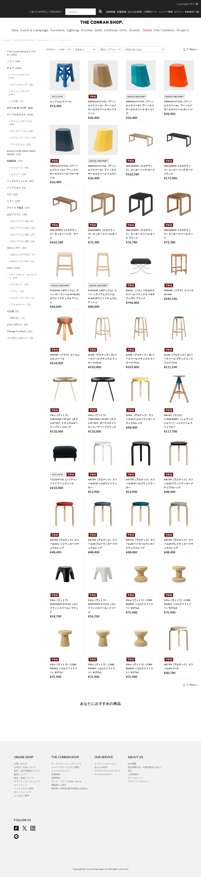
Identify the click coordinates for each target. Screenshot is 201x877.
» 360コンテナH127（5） (22, 254)
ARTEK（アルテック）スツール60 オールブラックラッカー (140, 483)
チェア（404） (15, 68)
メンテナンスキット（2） (20, 337)
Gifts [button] (123, 30)
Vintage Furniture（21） (20, 331)
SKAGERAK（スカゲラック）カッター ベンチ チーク (64, 233)
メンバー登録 (166, 12)
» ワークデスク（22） (20, 144)
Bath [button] (98, 30)
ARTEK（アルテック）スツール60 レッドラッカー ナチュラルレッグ (64, 543)
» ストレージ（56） (19, 167)
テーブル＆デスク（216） (21, 114)
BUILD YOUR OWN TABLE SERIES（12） (21, 153)
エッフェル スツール (60, 101)
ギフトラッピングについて (27, 781)
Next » (193, 49)
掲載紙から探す (58, 785)
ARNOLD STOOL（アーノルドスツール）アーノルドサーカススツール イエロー (102, 169)
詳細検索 (110, 12)
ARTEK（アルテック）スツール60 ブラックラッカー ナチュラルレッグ (178, 483)
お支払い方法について (25, 767)
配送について (20, 774)
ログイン (179, 11)
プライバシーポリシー (138, 781)
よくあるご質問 (21, 795)
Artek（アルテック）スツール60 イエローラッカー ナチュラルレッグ (140, 419)
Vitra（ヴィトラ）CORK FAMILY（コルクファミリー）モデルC (63, 668)
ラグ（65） (13, 194)
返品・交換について (23, 777)
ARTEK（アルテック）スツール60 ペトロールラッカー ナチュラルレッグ (140, 543)
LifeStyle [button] (111, 30)
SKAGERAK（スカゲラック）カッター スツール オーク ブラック (140, 233)
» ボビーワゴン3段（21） (22, 234)
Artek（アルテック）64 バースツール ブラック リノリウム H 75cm (178, 358)
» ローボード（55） (19, 284)
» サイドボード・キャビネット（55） (22, 276)
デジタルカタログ (103, 774)
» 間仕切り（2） (17, 317)
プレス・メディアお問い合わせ (66, 781)
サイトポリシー (135, 777)
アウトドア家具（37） (19, 207)
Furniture (43, 40)
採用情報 (55, 777)
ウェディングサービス (105, 763)
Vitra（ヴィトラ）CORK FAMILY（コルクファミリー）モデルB (177, 604)
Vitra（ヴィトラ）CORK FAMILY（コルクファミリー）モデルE (139, 668)
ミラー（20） (14, 201)
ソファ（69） (14, 61)
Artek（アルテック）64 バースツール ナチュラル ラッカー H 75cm (140, 358)
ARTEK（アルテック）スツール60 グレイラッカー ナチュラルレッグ (178, 543)
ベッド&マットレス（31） (21, 180)
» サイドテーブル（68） (22, 130)
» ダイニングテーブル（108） (19, 123)
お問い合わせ (20, 763)
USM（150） (14, 267)
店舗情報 (121, 12)
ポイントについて (22, 792)
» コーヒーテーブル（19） (23, 137)
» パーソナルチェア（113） (18, 76)
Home (6, 40)
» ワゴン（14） (17, 291)
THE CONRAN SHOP (24, 40)
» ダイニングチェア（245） (18, 93)
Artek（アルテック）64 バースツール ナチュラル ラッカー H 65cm (102, 358)
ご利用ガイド (150, 12)
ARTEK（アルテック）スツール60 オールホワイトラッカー (102, 483)
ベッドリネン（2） (17, 187)
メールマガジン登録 (23, 788)
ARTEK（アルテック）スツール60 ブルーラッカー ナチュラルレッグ (102, 543)
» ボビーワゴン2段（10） (22, 227)
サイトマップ (20, 785)
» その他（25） (17, 101)
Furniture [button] (57, 30)
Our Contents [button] (164, 30)
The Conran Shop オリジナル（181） (21, 53)
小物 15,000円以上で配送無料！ (46, 11)
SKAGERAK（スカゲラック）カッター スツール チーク (178, 233)
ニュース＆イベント (61, 770)
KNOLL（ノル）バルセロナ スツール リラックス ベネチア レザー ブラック (140, 294)
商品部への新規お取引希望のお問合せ (69, 788)
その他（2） (13, 311)
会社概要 (132, 763)
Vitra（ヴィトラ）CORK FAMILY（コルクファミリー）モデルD (101, 668)
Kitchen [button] (87, 30)
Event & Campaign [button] (34, 30)
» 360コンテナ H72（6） (22, 261)
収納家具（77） (15, 160)
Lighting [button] (73, 30)
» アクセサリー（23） (20, 304)
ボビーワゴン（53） (17, 214)
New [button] (15, 30)
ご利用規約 (133, 774)
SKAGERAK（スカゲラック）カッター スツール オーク (102, 233)
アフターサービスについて (107, 770)
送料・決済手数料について (27, 770)
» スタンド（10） (18, 174)
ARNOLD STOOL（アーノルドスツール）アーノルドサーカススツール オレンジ (178, 105)
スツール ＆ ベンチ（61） (20, 107)
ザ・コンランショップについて (66, 763)
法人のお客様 (135, 12)
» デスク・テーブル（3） (22, 297)
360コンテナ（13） (17, 247)
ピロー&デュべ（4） (18, 324)
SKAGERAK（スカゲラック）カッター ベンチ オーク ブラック (178, 169)
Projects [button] (183, 30)
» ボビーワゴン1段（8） (22, 221)
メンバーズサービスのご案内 (65, 767)
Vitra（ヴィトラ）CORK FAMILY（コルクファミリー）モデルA (139, 604)
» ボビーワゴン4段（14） (22, 241)
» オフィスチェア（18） (22, 84)
